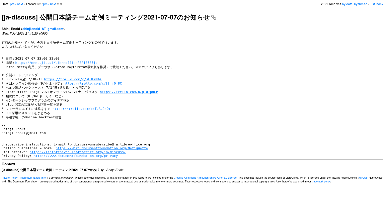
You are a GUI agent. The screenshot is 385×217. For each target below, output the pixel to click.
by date (347, 4)
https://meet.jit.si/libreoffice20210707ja (56, 63)
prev (13, 4)
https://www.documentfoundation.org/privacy (76, 156)
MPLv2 (363, 177)
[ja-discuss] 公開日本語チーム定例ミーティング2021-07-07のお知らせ (106, 16)
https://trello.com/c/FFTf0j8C (93, 83)
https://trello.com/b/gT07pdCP (129, 92)
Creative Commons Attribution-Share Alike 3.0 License (205, 177)
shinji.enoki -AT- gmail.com (42, 28)
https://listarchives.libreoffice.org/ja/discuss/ (78, 152)
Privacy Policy (9, 177)
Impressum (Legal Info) (33, 177)
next (20, 4)
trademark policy (321, 181)
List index (376, 4)
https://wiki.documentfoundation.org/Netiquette (102, 148)
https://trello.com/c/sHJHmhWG (73, 79)
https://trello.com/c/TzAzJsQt (82, 109)
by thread (360, 4)
